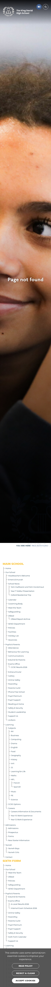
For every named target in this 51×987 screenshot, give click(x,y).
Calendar (12, 600)
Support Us (13, 716)
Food (13, 751)
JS (12, 767)
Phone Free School (16, 692)
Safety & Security (15, 708)
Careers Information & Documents (26, 811)
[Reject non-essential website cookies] (25, 973)
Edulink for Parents (16, 660)
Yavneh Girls (13, 852)
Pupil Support (14, 700)
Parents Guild (14, 688)
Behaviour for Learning (18, 652)
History (14, 759)
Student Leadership (17, 712)
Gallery (11, 676)
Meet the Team (14, 608)
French (17, 783)
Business (15, 735)
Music (13, 791)
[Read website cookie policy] (25, 966)
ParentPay (12, 684)
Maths (13, 775)
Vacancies (12, 640)
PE (12, 795)
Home (8, 568)
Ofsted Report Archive (20, 619)
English (14, 747)
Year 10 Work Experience (22, 815)
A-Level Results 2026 (20, 904)
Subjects (12, 728)
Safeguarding (14, 611)
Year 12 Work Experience (21, 819)
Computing (16, 739)
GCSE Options (14, 804)
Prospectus (13, 832)
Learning (9, 724)
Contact (8, 857)
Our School (10, 572)
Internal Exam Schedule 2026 (24, 908)
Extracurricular (14, 672)
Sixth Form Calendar (17, 937)
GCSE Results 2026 (19, 667)
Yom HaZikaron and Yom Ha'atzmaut (27, 587)
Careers (11, 808)
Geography (16, 755)
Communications (16, 656)
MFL (13, 779)
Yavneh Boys (13, 848)
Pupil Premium (15, 696)
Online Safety (14, 680)
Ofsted (11, 616)
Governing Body (15, 603)
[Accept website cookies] (25, 980)
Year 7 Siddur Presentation (22, 591)
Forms (11, 836)
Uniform (12, 720)
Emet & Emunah (15, 579)
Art (12, 731)
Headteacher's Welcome (19, 575)
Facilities (12, 632)
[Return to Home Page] (18, 11)
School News (13, 583)
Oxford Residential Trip (21, 595)
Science (14, 799)
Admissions (10, 825)
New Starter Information (19, 840)
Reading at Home (16, 704)
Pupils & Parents (12, 644)
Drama (14, 743)
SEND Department (16, 624)
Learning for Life (18, 771)
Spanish (17, 787)
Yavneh (8, 845)
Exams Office (14, 664)
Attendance (13, 648)
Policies (11, 628)
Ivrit (12, 763)
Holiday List (13, 636)
